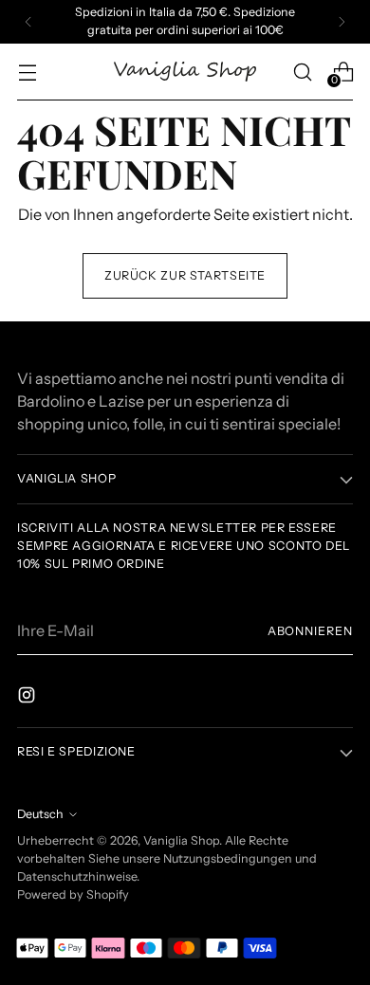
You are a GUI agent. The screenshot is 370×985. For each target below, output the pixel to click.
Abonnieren (310, 631)
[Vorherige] (28, 22)
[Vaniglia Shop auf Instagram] (28, 697)
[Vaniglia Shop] (185, 72)
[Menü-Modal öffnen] (27, 71)
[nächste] (341, 22)
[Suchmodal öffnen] (302, 71)
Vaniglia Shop (181, 840)
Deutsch (40, 814)
